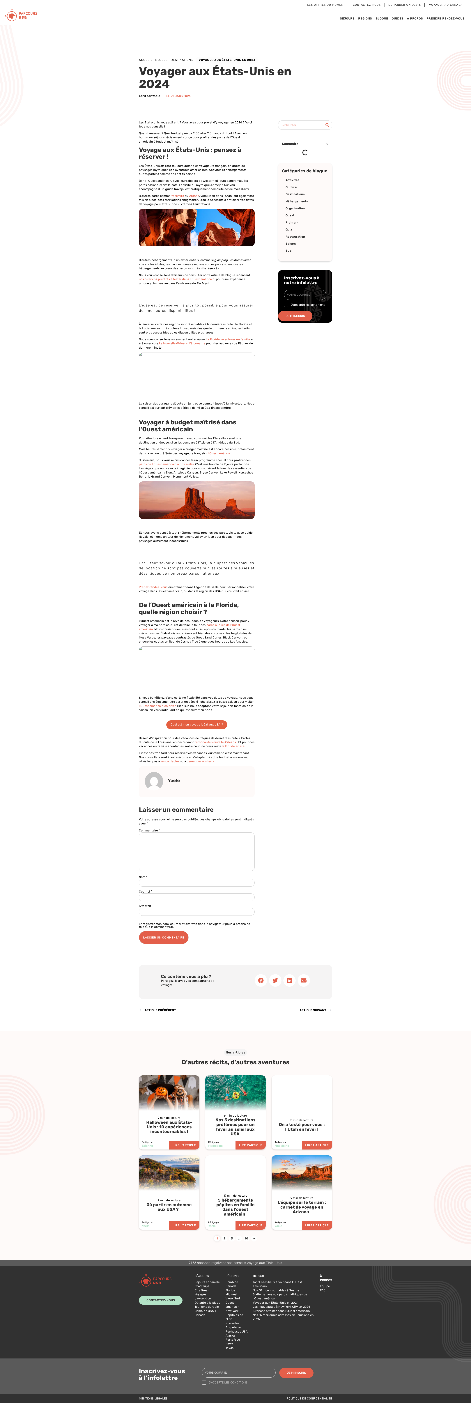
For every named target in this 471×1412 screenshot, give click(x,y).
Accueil (145, 60)
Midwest (231, 1294)
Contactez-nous (367, 4)
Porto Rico (233, 1339)
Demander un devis (404, 4)
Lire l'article (184, 1145)
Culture (291, 187)
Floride (230, 1290)
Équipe (325, 1286)
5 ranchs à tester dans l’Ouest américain (281, 1311)
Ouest (290, 215)
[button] (326, 144)
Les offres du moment (326, 4)
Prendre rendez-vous (446, 18)
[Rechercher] (327, 125)
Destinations (182, 60)
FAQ (323, 1290)
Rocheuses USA (237, 1331)
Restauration (295, 236)
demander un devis (200, 761)
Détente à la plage (207, 1302)
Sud (288, 250)
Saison (291, 243)
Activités (292, 180)
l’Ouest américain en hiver (157, 706)
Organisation (295, 208)
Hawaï (230, 1344)
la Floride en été (233, 746)
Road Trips (202, 1286)
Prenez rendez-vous (153, 587)
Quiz (289, 229)
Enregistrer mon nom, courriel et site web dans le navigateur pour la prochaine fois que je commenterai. (194, 925)
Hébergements (297, 201)
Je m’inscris (295, 316)
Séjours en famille (207, 1282)
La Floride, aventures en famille (228, 339)
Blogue (382, 18)
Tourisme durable (207, 1306)
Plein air (292, 222)
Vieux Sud (233, 1298)
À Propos (415, 18)
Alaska (230, 1335)
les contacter (170, 761)
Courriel (145, 891)
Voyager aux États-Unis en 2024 (275, 1302)
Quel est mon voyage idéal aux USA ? (197, 724)
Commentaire (149, 830)
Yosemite (177, 196)
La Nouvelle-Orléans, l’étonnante (182, 343)
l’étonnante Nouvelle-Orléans (215, 742)
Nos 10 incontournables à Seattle (276, 1290)
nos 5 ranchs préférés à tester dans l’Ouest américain (177, 279)
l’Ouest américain (220, 453)
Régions (365, 18)
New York (232, 1311)
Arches (194, 196)
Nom (143, 877)
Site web (145, 905)
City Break (202, 1290)
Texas (229, 1348)
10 (246, 1238)
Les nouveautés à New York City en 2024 (281, 1306)
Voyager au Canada (446, 4)
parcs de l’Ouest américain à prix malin (166, 464)
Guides (397, 18)
